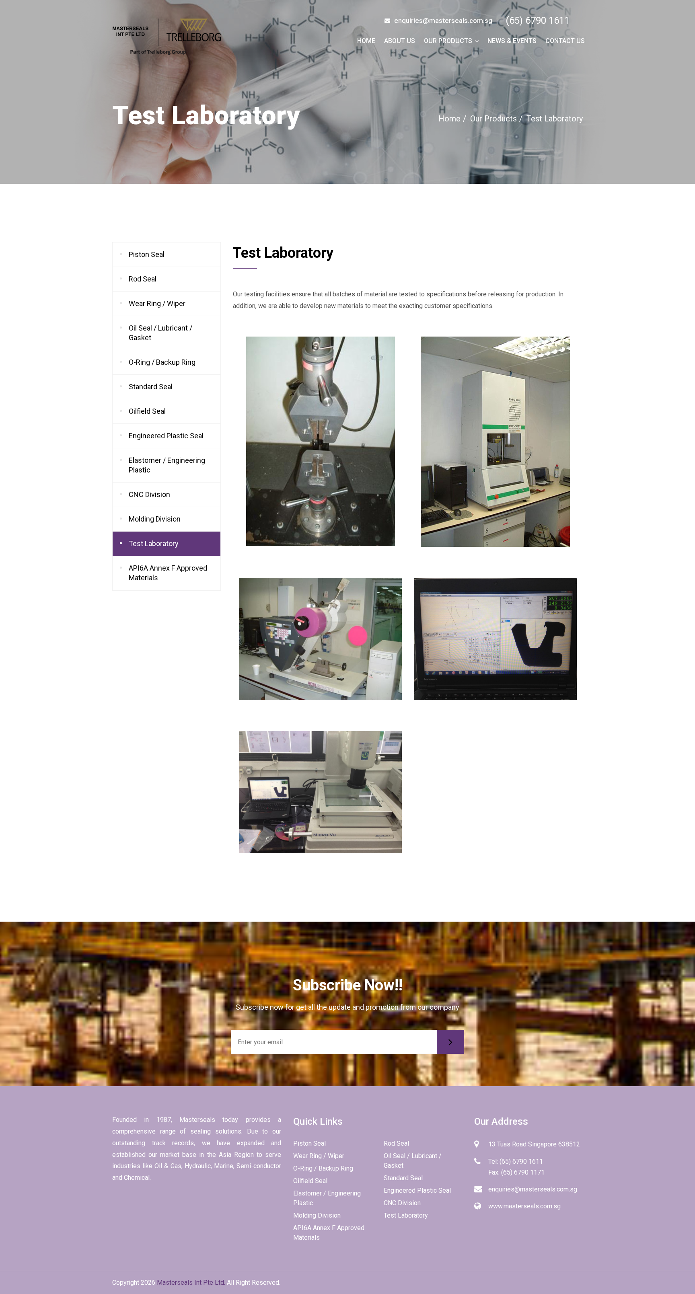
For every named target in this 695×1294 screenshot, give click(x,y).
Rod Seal (142, 279)
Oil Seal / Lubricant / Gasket (160, 333)
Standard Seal (151, 386)
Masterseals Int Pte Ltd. (191, 1282)
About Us (399, 41)
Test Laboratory (154, 543)
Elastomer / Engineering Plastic (167, 465)
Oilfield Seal (147, 411)
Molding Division (155, 519)
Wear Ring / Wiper (157, 303)
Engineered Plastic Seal (166, 435)
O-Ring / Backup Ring (162, 362)
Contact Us (565, 41)
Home (366, 41)
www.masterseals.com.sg (524, 1206)
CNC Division (149, 494)
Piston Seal (146, 254)
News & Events (512, 41)
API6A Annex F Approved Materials (168, 573)
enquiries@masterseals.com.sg (532, 1189)
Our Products (448, 41)
